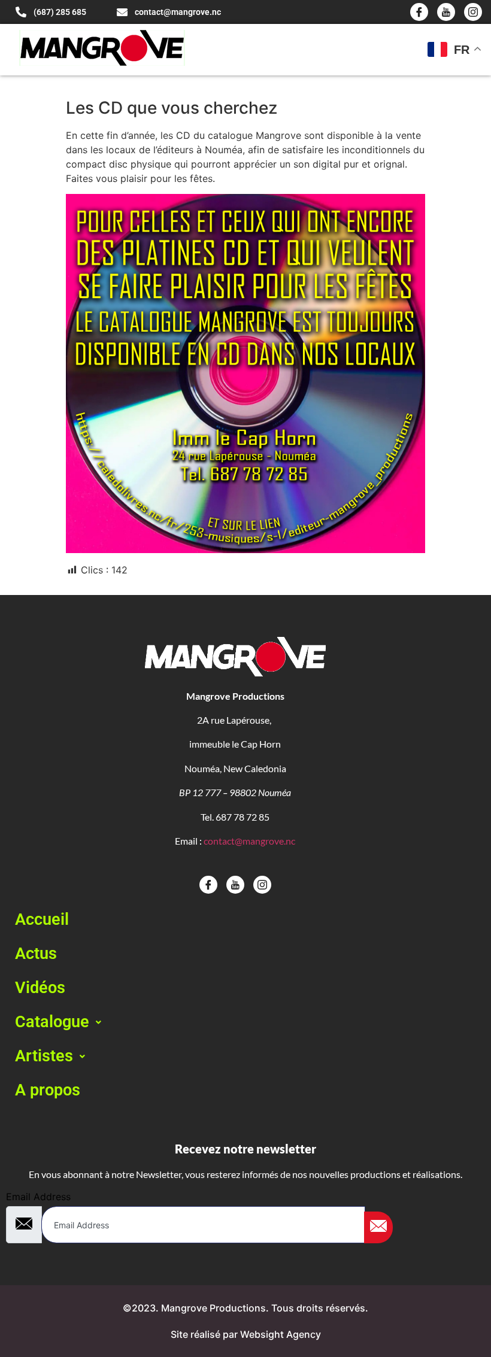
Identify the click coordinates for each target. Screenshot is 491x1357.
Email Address (38, 1196)
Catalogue (52, 1021)
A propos (47, 1090)
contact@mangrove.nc (249, 840)
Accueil (42, 919)
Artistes (44, 1055)
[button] (245, 1022)
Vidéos (40, 987)
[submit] (378, 1227)
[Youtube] (446, 12)
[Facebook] (419, 12)
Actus (36, 953)
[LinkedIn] (473, 12)
